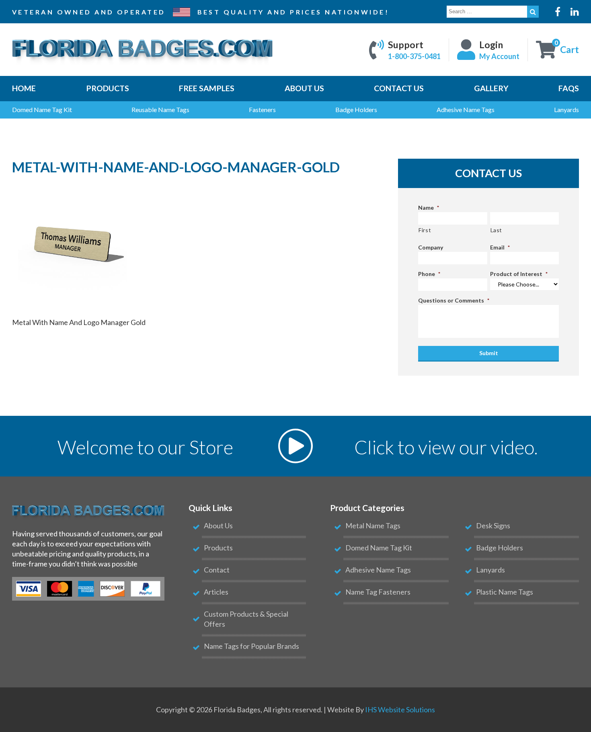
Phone (429, 273)
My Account (499, 55)
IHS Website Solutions (400, 709)
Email (500, 247)
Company (430, 247)
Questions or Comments (453, 300)
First (425, 230)
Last (496, 230)
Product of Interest (519, 273)
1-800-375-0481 (414, 55)
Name (428, 207)
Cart (569, 49)
